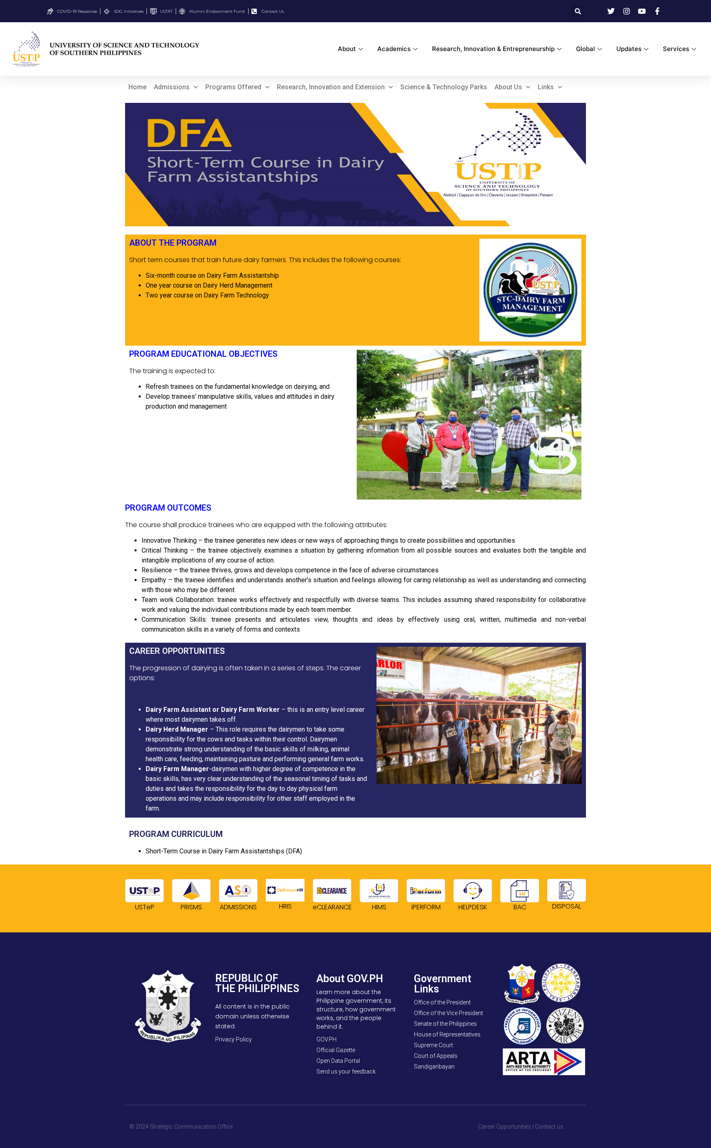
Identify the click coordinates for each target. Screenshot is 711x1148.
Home (137, 87)
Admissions (172, 87)
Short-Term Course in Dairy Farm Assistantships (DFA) (224, 851)
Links (546, 87)
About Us (508, 87)
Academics (394, 49)
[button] (578, 11)
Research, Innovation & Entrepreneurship (493, 49)
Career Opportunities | (506, 1126)
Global (585, 49)
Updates (628, 49)
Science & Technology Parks (443, 87)
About (347, 49)
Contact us (549, 1126)
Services (676, 49)
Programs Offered (233, 87)
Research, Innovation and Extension (331, 87)
